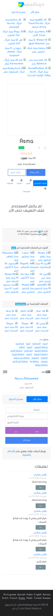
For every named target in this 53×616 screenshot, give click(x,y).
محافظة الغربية (18, 354)
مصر (13, 248)
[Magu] (14, 33)
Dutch (5, 598)
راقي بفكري (40, 474)
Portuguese (10, 594)
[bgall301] (39, 23)
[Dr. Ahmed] (39, 41)
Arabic (22, 598)
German (47, 594)
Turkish (38, 598)
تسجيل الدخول (18, 12)
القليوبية (35, 358)
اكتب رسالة (34, 172)
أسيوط (29, 347)
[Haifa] (26, 314)
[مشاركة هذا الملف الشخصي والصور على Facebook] (44, 238)
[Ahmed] (43, 256)
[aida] (39, 61)
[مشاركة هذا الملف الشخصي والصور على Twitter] (36, 238)
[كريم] (43, 277)
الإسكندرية (20, 344)
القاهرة (22, 347)
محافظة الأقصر (16, 351)
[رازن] (14, 41)
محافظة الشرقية (41, 351)
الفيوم (29, 354)
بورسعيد (44, 361)
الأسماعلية (36, 344)
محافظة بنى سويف (21, 358)
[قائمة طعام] (11, 5)
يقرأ (40, 487)
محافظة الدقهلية (41, 354)
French (14, 598)
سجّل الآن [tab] (37, 399)
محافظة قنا (34, 361)
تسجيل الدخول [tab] (16, 399)
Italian (30, 594)
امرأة (37, 431)
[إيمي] (41, 327)
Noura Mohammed (26, 378)
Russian (47, 598)
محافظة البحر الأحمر (20, 361)
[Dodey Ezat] (14, 70)
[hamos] (39, 50)
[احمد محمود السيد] (10, 288)
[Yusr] (41, 314)
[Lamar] (26, 256)
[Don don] (26, 277)
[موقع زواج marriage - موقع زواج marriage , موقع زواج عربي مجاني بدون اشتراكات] (31, 4)
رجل (16, 431)
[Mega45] (26, 267)
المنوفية (44, 358)
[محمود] (10, 267)
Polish (29, 598)
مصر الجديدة (20, 304)
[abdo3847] (43, 288)
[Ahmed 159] (10, 277)
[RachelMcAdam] (39, 72)
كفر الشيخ (28, 351)
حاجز (45, 234)
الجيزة (28, 344)
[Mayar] (26, 327)
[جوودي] (14, 51)
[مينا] (43, 265)
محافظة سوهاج (41, 365)
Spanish (21, 594)
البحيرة (45, 344)
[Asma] (39, 33)
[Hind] (11, 314)
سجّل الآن (35, 12)
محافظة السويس (41, 347)
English (38, 594)
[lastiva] (14, 23)
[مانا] (14, 61)
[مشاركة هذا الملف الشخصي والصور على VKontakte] (30, 238)
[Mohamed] (10, 256)
